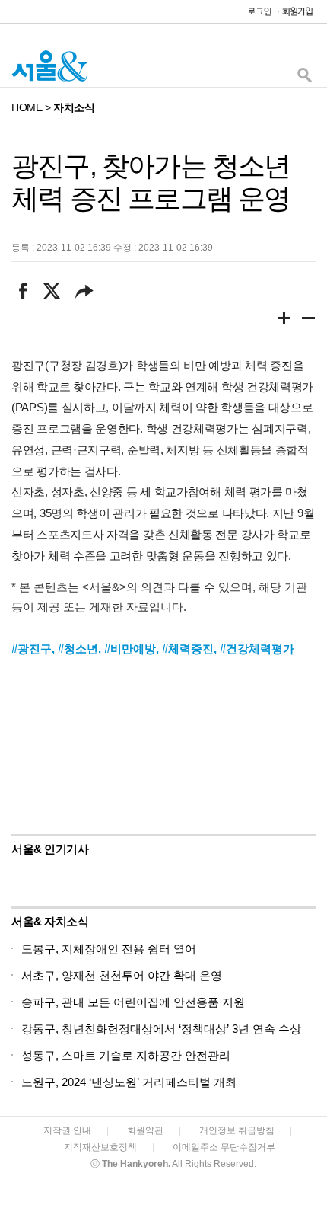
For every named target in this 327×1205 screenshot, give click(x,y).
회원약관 (145, 1130)
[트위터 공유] (51, 291)
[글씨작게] (309, 321)
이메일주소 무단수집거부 (224, 1147)
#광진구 (31, 648)
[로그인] (256, 14)
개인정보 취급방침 (237, 1130)
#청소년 (78, 648)
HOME (26, 107)
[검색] (304, 78)
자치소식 (73, 107)
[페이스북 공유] (23, 291)
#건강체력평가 (257, 648)
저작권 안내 (67, 1130)
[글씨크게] (284, 321)
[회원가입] (297, 14)
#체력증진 (188, 648)
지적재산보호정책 (100, 1147)
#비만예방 (130, 648)
